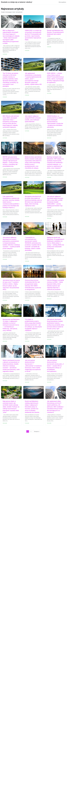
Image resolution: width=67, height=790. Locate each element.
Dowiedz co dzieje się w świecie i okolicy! (16, 2)
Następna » (37, 431)
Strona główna (62, 2)
